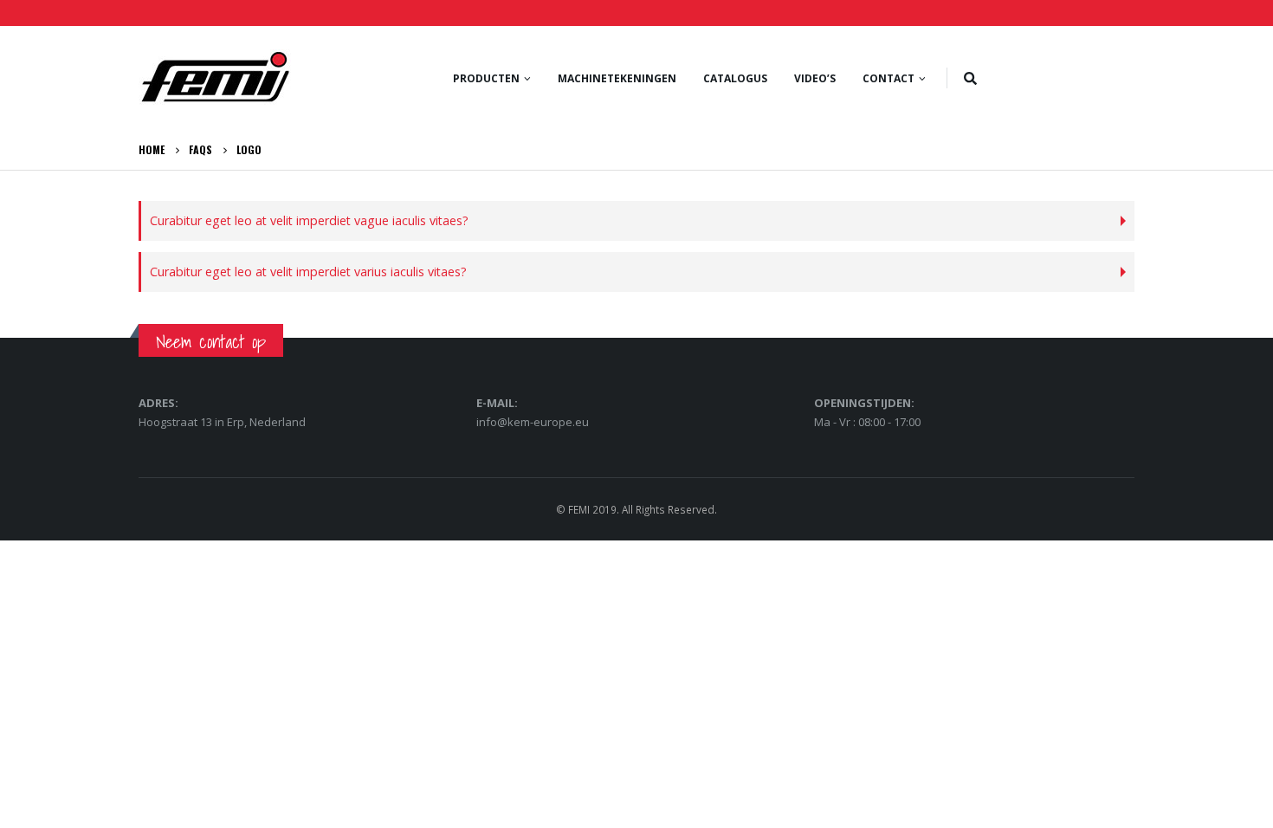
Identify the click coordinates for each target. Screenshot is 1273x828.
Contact (888, 78)
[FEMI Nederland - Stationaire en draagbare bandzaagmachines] (215, 78)
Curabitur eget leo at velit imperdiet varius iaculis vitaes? (308, 271)
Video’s (815, 78)
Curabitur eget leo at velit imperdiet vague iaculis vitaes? (309, 220)
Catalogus (735, 78)
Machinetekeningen (617, 78)
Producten (486, 78)
